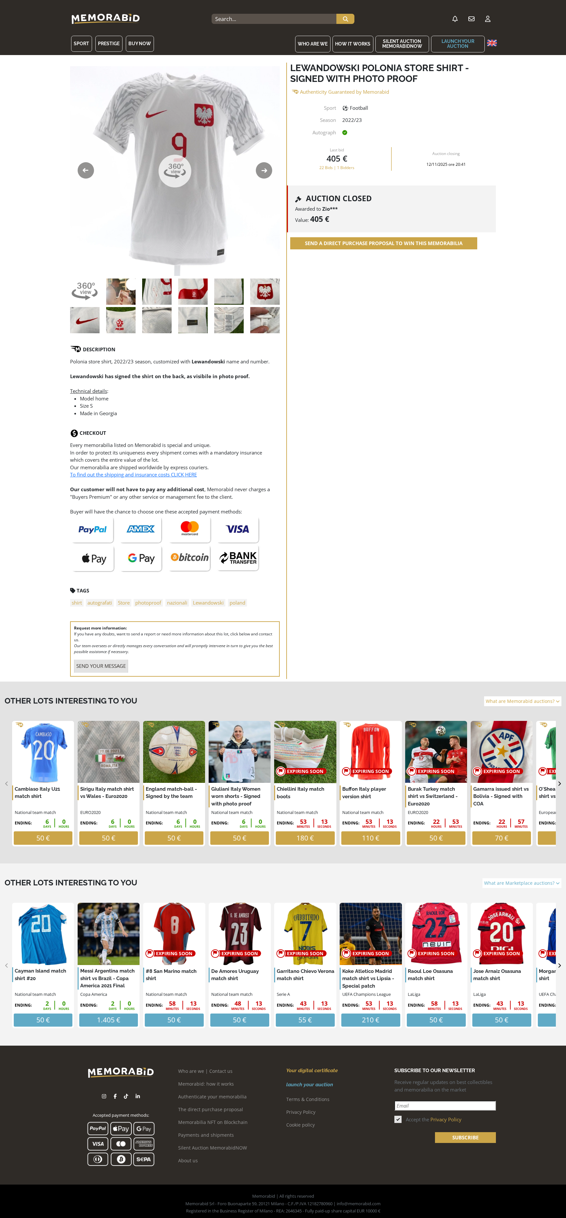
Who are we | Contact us (205, 1071)
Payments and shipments (206, 1135)
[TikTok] (126, 1096)
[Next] (559, 784)
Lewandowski (208, 602)
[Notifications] (455, 19)
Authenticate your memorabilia (212, 1096)
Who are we (313, 44)
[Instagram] (104, 1096)
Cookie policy (300, 1125)
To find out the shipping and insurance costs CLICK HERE (133, 474)
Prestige (109, 43)
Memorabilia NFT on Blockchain (213, 1122)
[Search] (345, 19)
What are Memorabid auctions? (521, 701)
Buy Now (139, 43)
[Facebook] (115, 1096)
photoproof (148, 602)
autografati (99, 602)
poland (237, 602)
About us (188, 1160)
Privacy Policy (300, 1112)
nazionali (177, 602)
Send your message (101, 666)
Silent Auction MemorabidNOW (402, 44)
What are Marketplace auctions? (520, 883)
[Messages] (471, 19)
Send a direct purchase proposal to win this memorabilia (383, 243)
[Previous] (6, 784)
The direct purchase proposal (210, 1109)
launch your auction (458, 44)
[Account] (488, 19)
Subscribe (465, 1137)
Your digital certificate (312, 1070)
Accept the (434, 1119)
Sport (81, 43)
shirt (77, 602)
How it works (352, 44)
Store (124, 602)
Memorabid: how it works (206, 1084)
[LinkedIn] (138, 1096)
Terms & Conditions (308, 1099)
